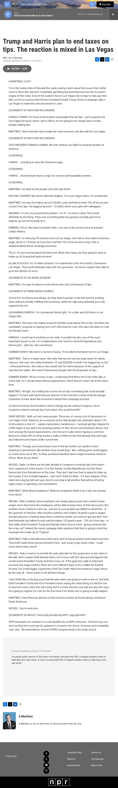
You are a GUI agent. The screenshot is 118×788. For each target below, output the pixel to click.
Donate (106, 4)
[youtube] (46, 765)
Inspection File (73, 765)
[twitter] (46, 759)
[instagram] (46, 771)
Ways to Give (97, 765)
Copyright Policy (74, 753)
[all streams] (114, 14)
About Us (71, 759)
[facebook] (46, 754)
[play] (8, 14)
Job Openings (97, 759)
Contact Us (96, 753)
